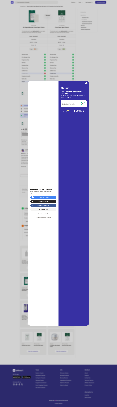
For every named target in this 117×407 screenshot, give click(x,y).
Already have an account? (43, 213)
